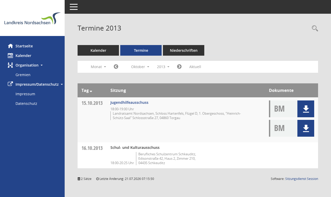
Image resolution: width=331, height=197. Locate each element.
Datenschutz (26, 103)
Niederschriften (184, 50)
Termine (141, 50)
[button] (32, 65)
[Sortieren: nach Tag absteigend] (91, 90)
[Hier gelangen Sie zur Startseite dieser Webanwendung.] (32, 20)
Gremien (23, 74)
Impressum (25, 93)
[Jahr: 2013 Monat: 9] (116, 66)
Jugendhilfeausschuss (129, 102)
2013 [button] (161, 66)
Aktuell (195, 66)
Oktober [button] (138, 66)
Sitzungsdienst (301, 179)
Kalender (23, 55)
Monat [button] (97, 66)
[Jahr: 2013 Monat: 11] (179, 66)
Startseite (24, 45)
